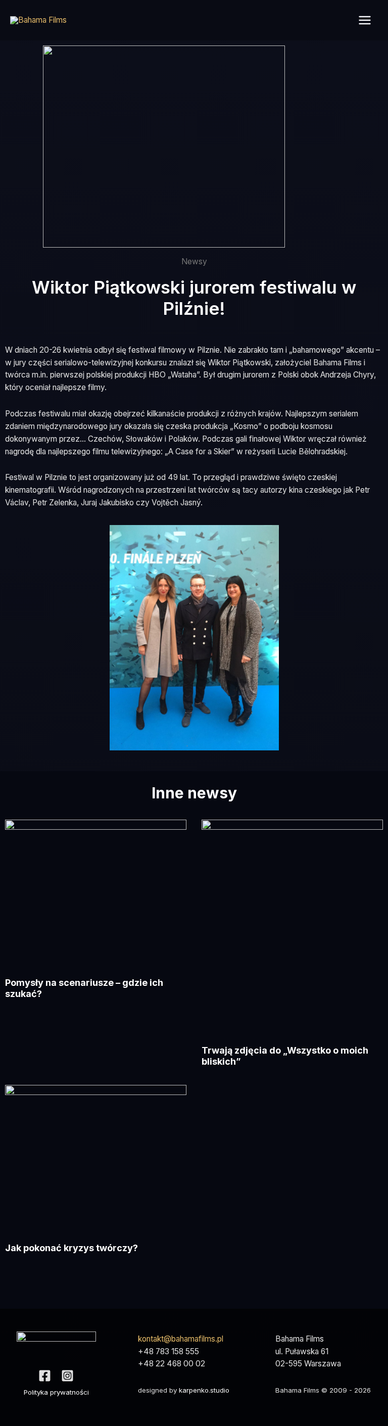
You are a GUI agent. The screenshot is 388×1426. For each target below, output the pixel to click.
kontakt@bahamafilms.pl (180, 1339)
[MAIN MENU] (365, 20)
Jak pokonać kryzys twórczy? (71, 1248)
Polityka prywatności (56, 1392)
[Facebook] (44, 1375)
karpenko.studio (204, 1390)
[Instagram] (67, 1375)
